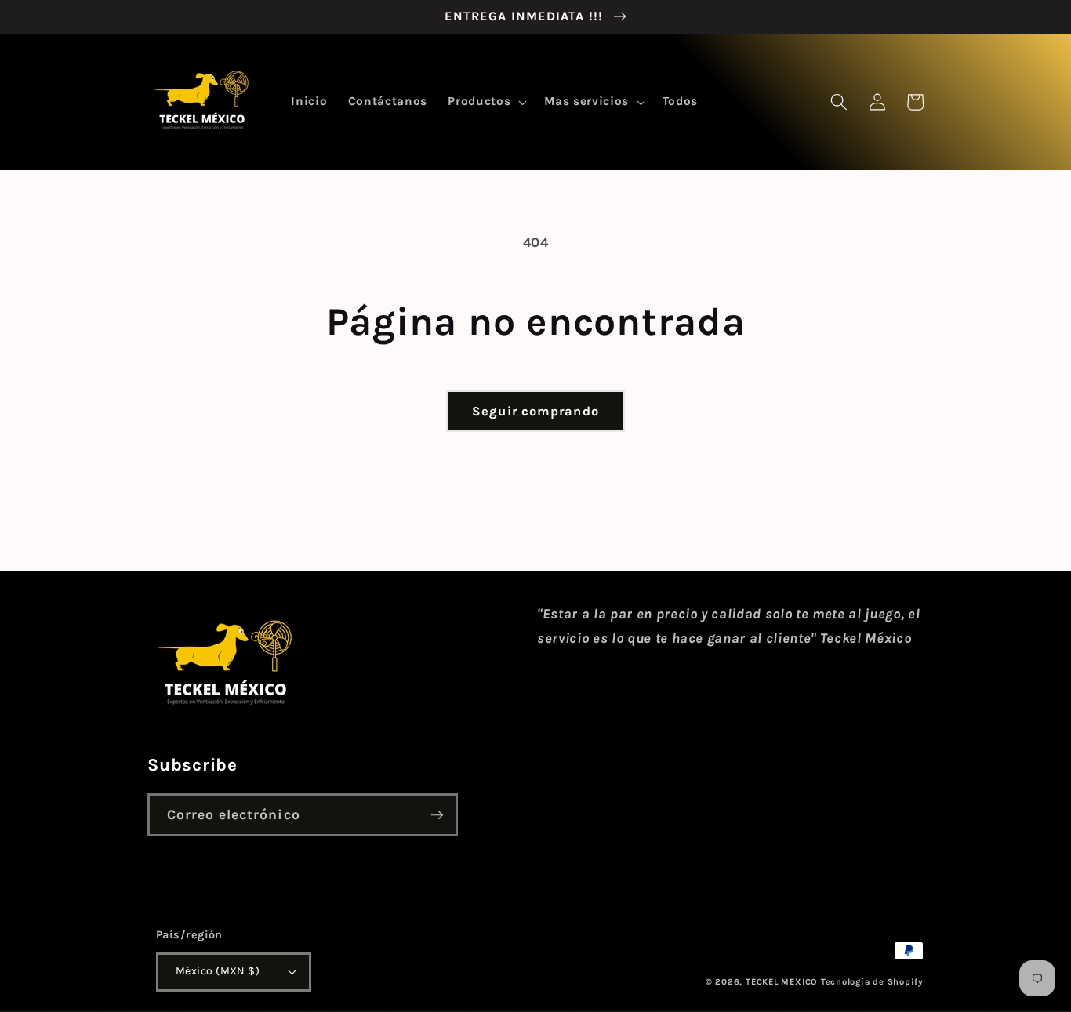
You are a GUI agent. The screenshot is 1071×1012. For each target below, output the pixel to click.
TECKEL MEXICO (782, 982)
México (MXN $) (218, 971)
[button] (485, 102)
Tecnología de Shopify (872, 982)
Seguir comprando (535, 411)
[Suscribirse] (437, 815)
